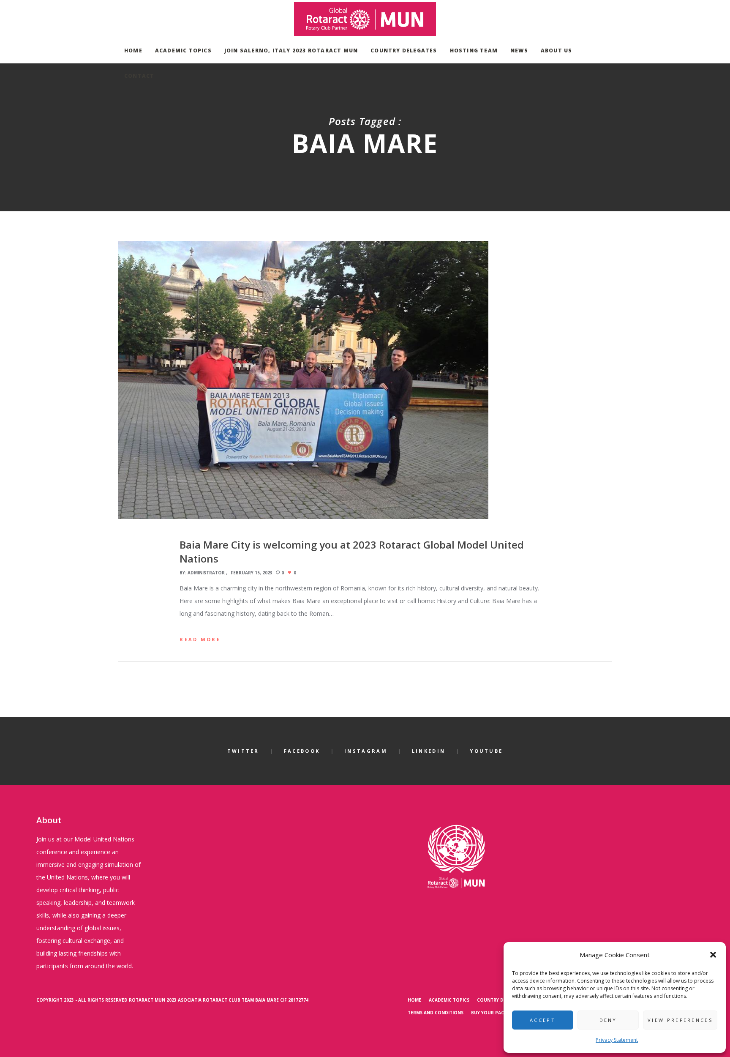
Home (414, 1000)
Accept (543, 1020)
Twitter (243, 751)
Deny (608, 1020)
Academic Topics (449, 1000)
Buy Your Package (493, 1013)
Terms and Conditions (435, 1013)
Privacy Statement (617, 1039)
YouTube (486, 751)
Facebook (302, 751)
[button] (713, 954)
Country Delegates (501, 1000)
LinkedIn (428, 751)
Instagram (365, 751)
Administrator (206, 573)
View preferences (680, 1020)
